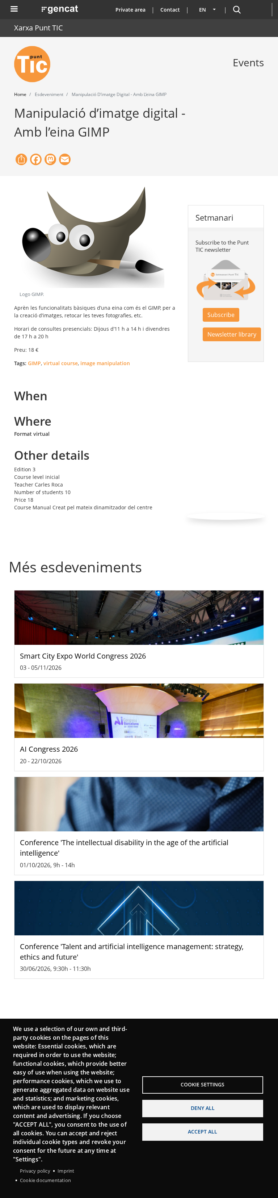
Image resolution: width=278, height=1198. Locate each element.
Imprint (66, 1171)
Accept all (202, 1131)
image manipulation (105, 363)
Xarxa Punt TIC (38, 28)
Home (20, 94)
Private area (130, 9)
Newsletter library (231, 334)
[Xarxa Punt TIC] (35, 64)
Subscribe (221, 315)
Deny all (203, 1108)
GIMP (34, 363)
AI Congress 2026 (49, 749)
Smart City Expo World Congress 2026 (83, 656)
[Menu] (14, 9)
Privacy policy (35, 1171)
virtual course (60, 363)
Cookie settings (202, 1084)
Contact (170, 9)
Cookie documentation (45, 1180)
